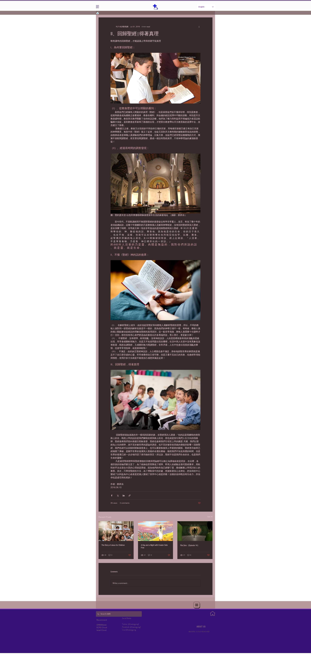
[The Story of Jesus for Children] (116, 531)
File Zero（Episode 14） (189, 545)
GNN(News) (101, 625)
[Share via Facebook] (112, 495)
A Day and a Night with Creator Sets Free (154, 546)
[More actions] (199, 26)
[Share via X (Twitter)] (118, 495)
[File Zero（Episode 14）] (194, 531)
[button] (97, 6)
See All (210, 517)
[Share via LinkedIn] (123, 495)
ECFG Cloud (102, 627)
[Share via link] (129, 495)
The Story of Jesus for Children (113, 545)
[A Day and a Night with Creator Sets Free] (155, 531)
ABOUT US (201, 626)
